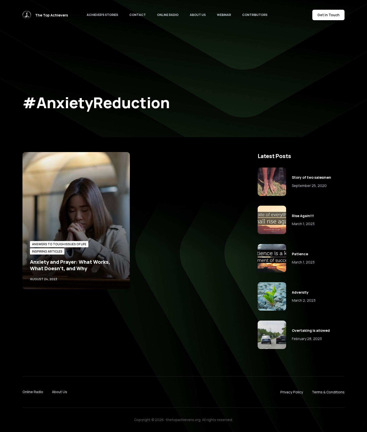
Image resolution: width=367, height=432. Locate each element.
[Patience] (272, 258)
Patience (300, 254)
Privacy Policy (291, 392)
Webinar (224, 15)
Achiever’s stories (102, 15)
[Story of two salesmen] (272, 182)
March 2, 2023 (304, 300)
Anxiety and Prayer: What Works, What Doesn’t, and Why (70, 265)
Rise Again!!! (303, 215)
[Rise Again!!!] (272, 220)
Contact (137, 15)
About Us (198, 15)
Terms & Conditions (328, 392)
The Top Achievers (51, 15)
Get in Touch (328, 14)
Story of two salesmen (311, 177)
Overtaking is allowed (311, 330)
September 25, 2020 (309, 185)
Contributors (254, 15)
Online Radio (168, 15)
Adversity (300, 292)
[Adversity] (272, 296)
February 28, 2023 (307, 338)
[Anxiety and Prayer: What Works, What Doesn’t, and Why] (76, 220)
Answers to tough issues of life (59, 244)
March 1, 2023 (303, 223)
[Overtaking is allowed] (272, 335)
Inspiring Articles (47, 251)
